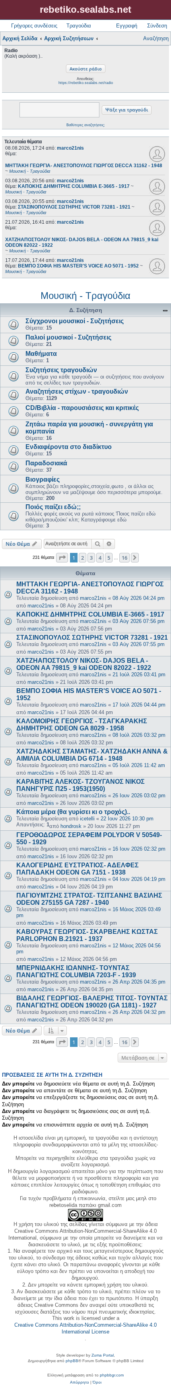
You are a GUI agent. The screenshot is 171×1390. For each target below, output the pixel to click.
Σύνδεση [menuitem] (157, 26)
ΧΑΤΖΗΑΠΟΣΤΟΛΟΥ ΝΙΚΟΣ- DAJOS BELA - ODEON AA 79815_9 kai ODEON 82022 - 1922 (83, 664)
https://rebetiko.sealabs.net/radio (85, 83)
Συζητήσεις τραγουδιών (61, 370)
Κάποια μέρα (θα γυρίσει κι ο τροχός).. (73, 811)
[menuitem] (79, 1382)
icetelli (87, 819)
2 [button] (82, 557)
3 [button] (91, 557)
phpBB (72, 1361)
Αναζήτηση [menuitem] (156, 38)
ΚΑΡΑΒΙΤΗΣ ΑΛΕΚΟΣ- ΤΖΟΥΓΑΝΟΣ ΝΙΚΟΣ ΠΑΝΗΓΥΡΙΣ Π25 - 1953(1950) (80, 785)
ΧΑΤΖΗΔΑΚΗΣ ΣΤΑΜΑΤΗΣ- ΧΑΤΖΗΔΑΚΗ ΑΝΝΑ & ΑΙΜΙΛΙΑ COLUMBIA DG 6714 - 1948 (92, 755)
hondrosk (71, 826)
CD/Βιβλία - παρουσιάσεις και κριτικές (82, 407)
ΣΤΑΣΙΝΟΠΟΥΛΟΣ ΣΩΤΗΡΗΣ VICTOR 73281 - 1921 (92, 637)
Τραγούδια (78, 26)
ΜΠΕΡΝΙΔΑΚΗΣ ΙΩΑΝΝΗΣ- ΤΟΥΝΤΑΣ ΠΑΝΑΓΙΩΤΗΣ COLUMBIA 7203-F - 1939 (76, 971)
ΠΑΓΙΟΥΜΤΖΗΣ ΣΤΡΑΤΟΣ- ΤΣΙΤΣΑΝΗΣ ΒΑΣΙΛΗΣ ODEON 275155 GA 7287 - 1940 (89, 899)
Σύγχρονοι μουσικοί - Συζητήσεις (74, 321)
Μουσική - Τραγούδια (85, 295)
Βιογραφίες (42, 479)
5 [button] (108, 557)
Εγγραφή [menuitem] (126, 26)
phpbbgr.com (112, 1375)
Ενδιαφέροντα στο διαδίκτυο (68, 446)
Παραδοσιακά (46, 463)
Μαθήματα (41, 353)
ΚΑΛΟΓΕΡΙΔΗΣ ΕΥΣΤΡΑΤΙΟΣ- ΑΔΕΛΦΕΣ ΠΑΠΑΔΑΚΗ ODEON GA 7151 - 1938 (77, 869)
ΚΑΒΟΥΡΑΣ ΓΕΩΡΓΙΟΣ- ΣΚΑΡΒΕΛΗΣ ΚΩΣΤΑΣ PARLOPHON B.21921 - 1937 (87, 935)
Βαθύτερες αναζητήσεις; (85, 125)
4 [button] (100, 557)
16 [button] (124, 557)
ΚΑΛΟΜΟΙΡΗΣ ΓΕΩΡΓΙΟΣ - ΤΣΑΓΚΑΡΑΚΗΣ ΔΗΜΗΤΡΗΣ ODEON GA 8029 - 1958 (81, 725)
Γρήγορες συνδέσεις (34, 26)
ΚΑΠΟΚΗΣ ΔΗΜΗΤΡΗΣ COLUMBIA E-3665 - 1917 (90, 614)
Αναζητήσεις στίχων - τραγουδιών (76, 391)
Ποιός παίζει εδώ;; (53, 507)
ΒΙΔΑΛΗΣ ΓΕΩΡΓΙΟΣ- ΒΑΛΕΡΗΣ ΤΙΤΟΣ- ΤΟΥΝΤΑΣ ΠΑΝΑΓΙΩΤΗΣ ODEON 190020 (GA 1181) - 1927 (92, 1002)
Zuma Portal (102, 1355)
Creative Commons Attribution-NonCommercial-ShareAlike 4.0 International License (85, 1328)
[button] (62, 557)
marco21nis (70, 148)
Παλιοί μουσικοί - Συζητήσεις (68, 337)
